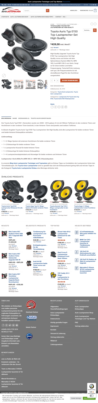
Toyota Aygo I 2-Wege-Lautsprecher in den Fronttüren (84, 207)
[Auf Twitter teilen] (55, 107)
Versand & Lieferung (57, 333)
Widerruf (53, 341)
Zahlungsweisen (56, 344)
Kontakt (86, 4)
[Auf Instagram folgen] (92, 5)
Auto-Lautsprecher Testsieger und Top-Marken (44, 4)
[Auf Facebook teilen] (52, 107)
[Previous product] (95, 24)
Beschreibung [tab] (6, 118)
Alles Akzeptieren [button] (89, 398)
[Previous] (5, 50)
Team (3, 369)
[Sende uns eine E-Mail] (95, 5)
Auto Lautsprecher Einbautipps (42, 17)
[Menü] (95, 384)
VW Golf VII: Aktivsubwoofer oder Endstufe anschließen (88, 253)
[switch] (92, 396)
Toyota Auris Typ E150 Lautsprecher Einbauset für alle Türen (12, 207)
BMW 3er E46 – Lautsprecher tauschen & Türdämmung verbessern (85, 243)
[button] (73, 10)
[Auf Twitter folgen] (93, 5)
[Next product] (92, 24)
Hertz (52, 104)
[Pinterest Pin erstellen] (62, 107)
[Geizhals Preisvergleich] (31, 320)
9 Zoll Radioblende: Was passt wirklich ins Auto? (88, 233)
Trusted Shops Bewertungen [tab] (41, 118)
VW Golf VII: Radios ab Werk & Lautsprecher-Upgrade (88, 261)
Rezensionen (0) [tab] (23, 118)
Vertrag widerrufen (57, 337)
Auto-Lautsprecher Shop (19, 17)
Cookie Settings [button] (76, 398)
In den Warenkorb (70, 80)
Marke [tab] (15, 118)
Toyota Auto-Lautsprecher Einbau (24, 168)
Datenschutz (55, 319)
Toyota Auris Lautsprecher (66, 24)
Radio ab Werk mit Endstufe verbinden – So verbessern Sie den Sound (11, 361)
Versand (55, 47)
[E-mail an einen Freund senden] (59, 107)
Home (52, 24)
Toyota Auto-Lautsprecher (28, 166)
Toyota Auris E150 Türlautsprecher (64, 98)
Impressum (54, 326)
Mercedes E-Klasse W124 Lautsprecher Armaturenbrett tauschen (87, 270)
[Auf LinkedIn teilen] (65, 107)
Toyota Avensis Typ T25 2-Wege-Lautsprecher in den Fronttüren (59, 207)
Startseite (5, 17)
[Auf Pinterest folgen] (16, 325)
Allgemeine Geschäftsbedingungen (70, 4)
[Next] (44, 50)
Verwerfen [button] (66, 2)
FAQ (64, 17)
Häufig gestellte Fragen (58, 322)
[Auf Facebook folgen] (90, 5)
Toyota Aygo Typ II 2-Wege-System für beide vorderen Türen (37, 207)
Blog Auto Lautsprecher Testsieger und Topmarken (28, 163)
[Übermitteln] (47, 10)
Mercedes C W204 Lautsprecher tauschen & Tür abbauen (12, 371)
